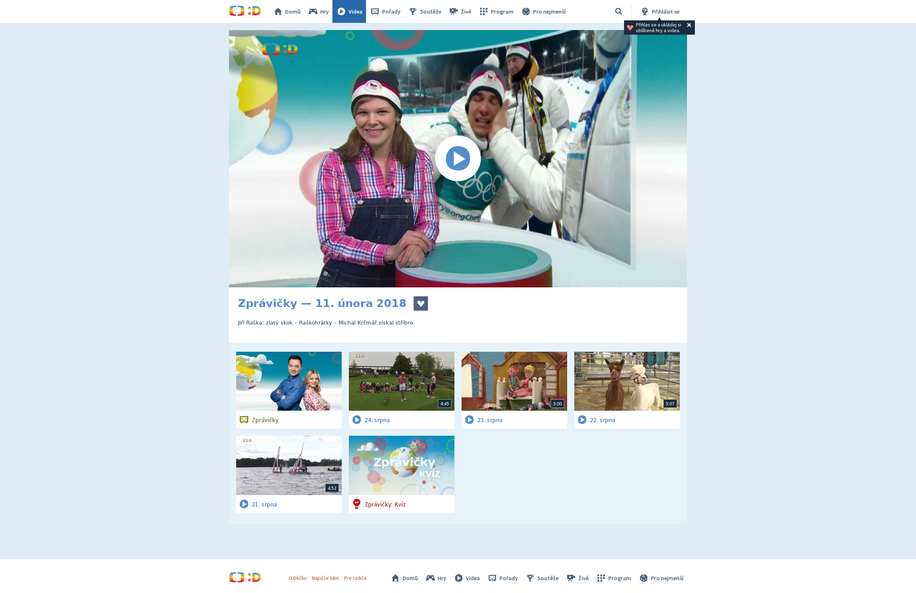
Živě (466, 11)
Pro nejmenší (549, 11)
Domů (293, 11)
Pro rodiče (355, 578)
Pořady (391, 11)
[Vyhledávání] (619, 11)
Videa (355, 11)
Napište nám (325, 578)
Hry (324, 11)
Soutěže (430, 11)
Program (502, 11)
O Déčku (298, 578)
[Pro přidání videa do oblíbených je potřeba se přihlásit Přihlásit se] (421, 303)
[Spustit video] (458, 158)
